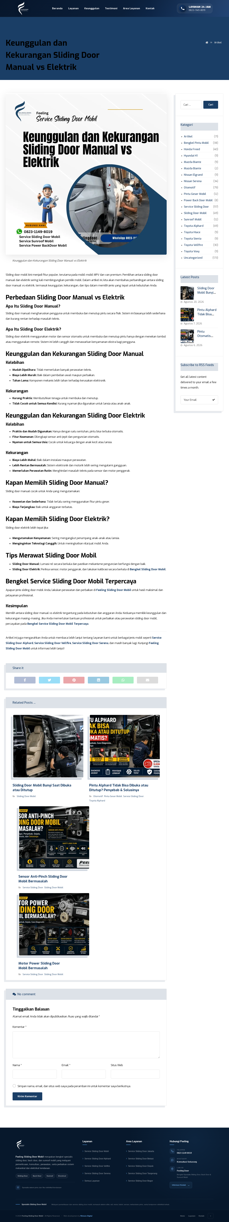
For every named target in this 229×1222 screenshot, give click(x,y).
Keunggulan (91, 8)
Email (66, 1065)
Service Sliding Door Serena (90, 643)
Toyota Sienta (192, 238)
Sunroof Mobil (193, 219)
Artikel (188, 136)
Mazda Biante (192, 162)
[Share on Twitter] (49, 680)
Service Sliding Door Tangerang (142, 1173)
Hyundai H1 (191, 155)
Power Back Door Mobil (198, 200)
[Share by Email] (147, 680)
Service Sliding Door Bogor (140, 1181)
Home (182, 1216)
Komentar (19, 1027)
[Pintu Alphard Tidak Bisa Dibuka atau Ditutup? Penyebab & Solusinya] (187, 314)
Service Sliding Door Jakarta (141, 1151)
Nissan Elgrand (193, 175)
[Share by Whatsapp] (123, 680)
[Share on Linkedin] (98, 680)
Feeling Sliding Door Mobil (113, 590)
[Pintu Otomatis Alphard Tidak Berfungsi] (187, 336)
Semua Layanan (92, 1181)
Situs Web (117, 1065)
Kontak (150, 8)
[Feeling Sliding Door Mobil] (20, 1144)
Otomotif (98, 796)
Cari (210, 104)
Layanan (73, 8)
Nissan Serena (193, 181)
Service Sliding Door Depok (140, 1166)
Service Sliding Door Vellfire (52, 643)
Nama (17, 1065)
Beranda (57, 8)
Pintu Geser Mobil (113, 796)
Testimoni (111, 8)
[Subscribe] (213, 400)
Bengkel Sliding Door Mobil (148, 569)
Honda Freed (192, 149)
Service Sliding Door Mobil (96, 1151)
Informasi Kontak (181, 1185)
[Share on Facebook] (24, 680)
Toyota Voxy (191, 251)
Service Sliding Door (133, 796)
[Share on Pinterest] (73, 680)
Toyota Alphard (97, 800)
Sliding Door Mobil (26, 796)
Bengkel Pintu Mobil (196, 143)
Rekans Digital (86, 1216)
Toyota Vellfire (193, 245)
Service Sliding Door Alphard (97, 1158)
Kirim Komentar (27, 1096)
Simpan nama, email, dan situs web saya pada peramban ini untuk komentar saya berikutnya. (74, 1086)
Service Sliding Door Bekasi (141, 1158)
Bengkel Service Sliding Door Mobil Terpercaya (57, 624)
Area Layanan (131, 8)
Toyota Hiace (192, 232)
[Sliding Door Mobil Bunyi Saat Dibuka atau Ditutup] (187, 293)
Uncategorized (193, 258)
